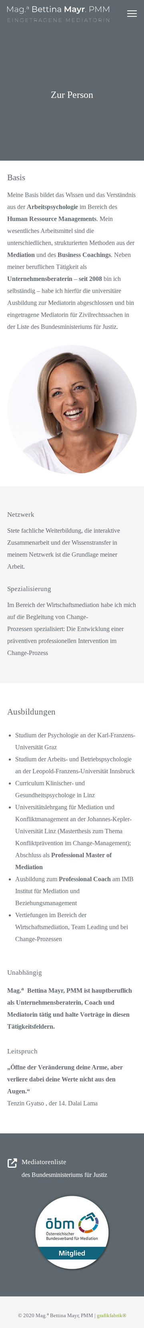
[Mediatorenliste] (72, 1169)
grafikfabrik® (111, 1315)
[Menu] (128, 14)
